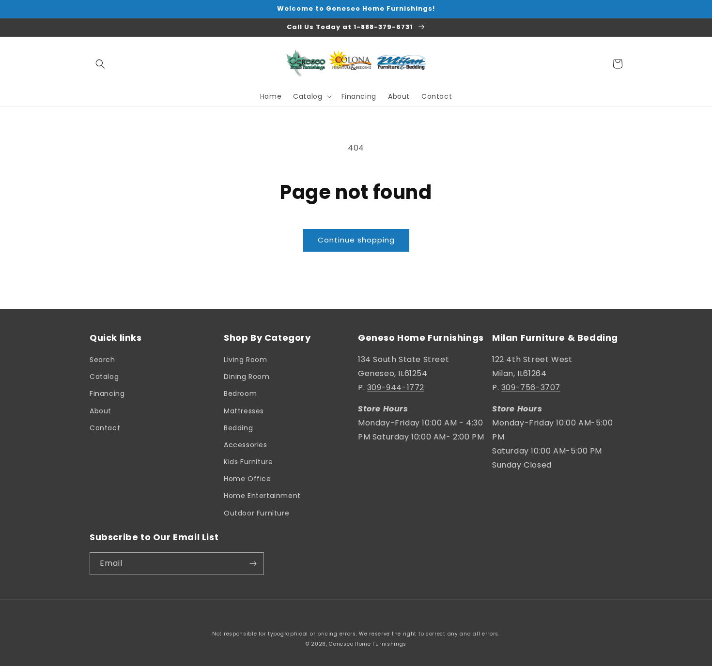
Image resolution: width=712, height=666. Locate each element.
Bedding (238, 428)
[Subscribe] (252, 563)
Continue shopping (356, 240)
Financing (107, 393)
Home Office (247, 479)
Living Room (245, 359)
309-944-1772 (395, 387)
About (100, 411)
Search (102, 359)
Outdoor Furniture (256, 513)
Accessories (245, 445)
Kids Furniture (248, 462)
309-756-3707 (530, 387)
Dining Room (247, 376)
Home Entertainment (262, 495)
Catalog (104, 376)
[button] (100, 64)
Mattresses (244, 411)
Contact (105, 428)
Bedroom (240, 393)
